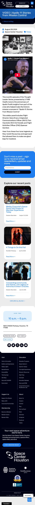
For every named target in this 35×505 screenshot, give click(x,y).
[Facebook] (9, 345)
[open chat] (30, 500)
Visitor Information (6, 361)
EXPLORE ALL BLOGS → (17, 301)
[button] (32, 3)
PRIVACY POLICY (17, 492)
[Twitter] (13, 345)
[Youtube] (26, 345)
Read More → (10, 221)
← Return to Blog (7, 21)
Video (28, 32)
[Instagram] (17, 345)
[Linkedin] (22, 345)
